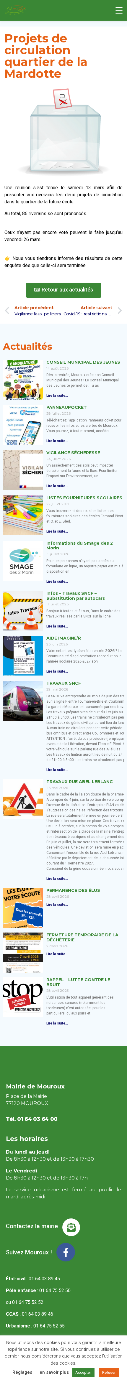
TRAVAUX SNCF (63, 683)
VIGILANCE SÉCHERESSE (73, 452)
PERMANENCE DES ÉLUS (73, 890)
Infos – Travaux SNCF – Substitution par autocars (75, 596)
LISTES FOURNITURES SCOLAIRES (84, 497)
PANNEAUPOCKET (66, 407)
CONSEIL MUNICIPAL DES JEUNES (83, 362)
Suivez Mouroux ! (29, 1252)
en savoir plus (54, 1372)
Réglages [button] (22, 1372)
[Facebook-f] (65, 1252)
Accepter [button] (83, 1372)
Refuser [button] (108, 1372)
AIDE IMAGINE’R (63, 638)
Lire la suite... (57, 395)
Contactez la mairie (32, 1226)
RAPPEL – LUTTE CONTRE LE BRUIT (78, 982)
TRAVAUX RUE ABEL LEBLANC (79, 781)
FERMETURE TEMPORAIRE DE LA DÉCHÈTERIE (82, 937)
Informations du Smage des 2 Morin (79, 546)
